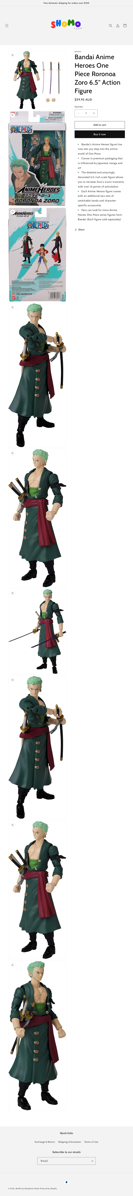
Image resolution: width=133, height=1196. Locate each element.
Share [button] (81, 229)
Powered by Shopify (48, 1188)
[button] (6, 25)
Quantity (79, 106)
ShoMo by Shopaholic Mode (27, 1188)
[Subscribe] (92, 1161)
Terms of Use (91, 1141)
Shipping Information (69, 1141)
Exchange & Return (45, 1141)
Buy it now (100, 134)
